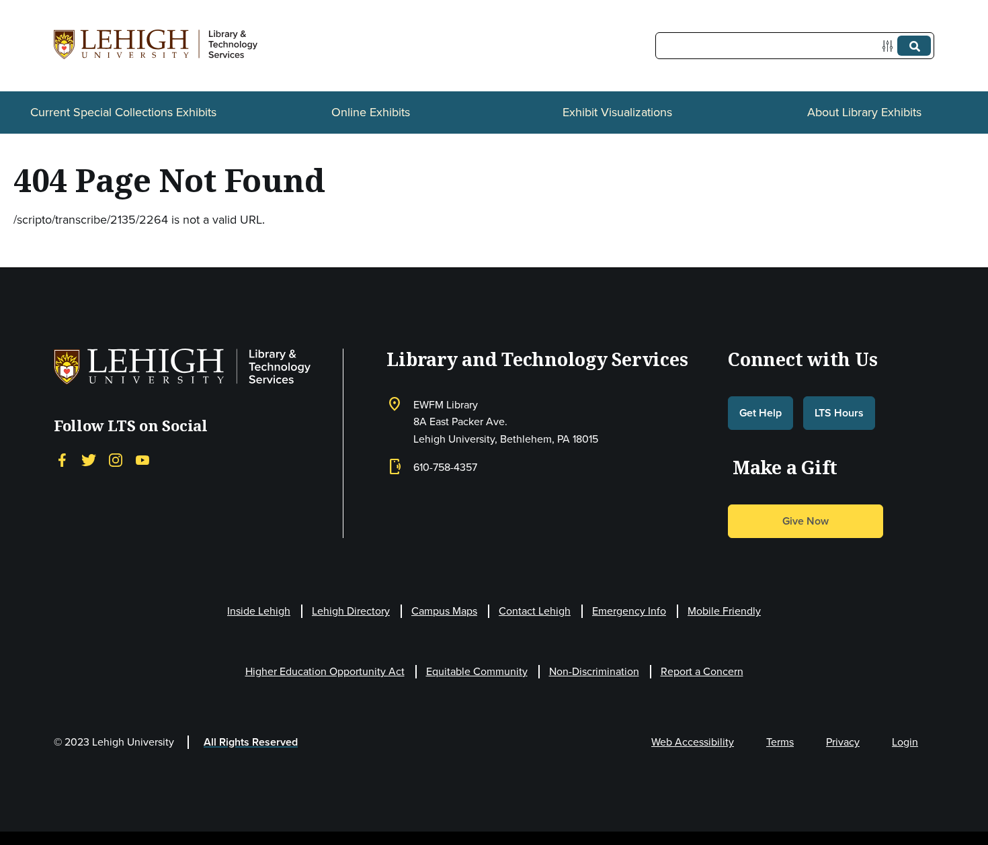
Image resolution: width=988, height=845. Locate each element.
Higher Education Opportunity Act (325, 671)
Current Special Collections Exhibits (123, 112)
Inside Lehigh (258, 611)
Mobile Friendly (724, 611)
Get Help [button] (760, 412)
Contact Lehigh (535, 611)
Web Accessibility (692, 742)
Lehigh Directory (351, 611)
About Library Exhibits (864, 112)
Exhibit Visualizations (617, 112)
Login (905, 742)
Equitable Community (477, 671)
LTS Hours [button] (839, 412)
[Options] (890, 46)
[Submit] (914, 46)
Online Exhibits (370, 112)
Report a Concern (702, 671)
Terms (780, 742)
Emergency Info (629, 611)
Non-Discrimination (594, 671)
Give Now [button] (805, 521)
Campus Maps (444, 611)
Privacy (843, 742)
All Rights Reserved (251, 742)
